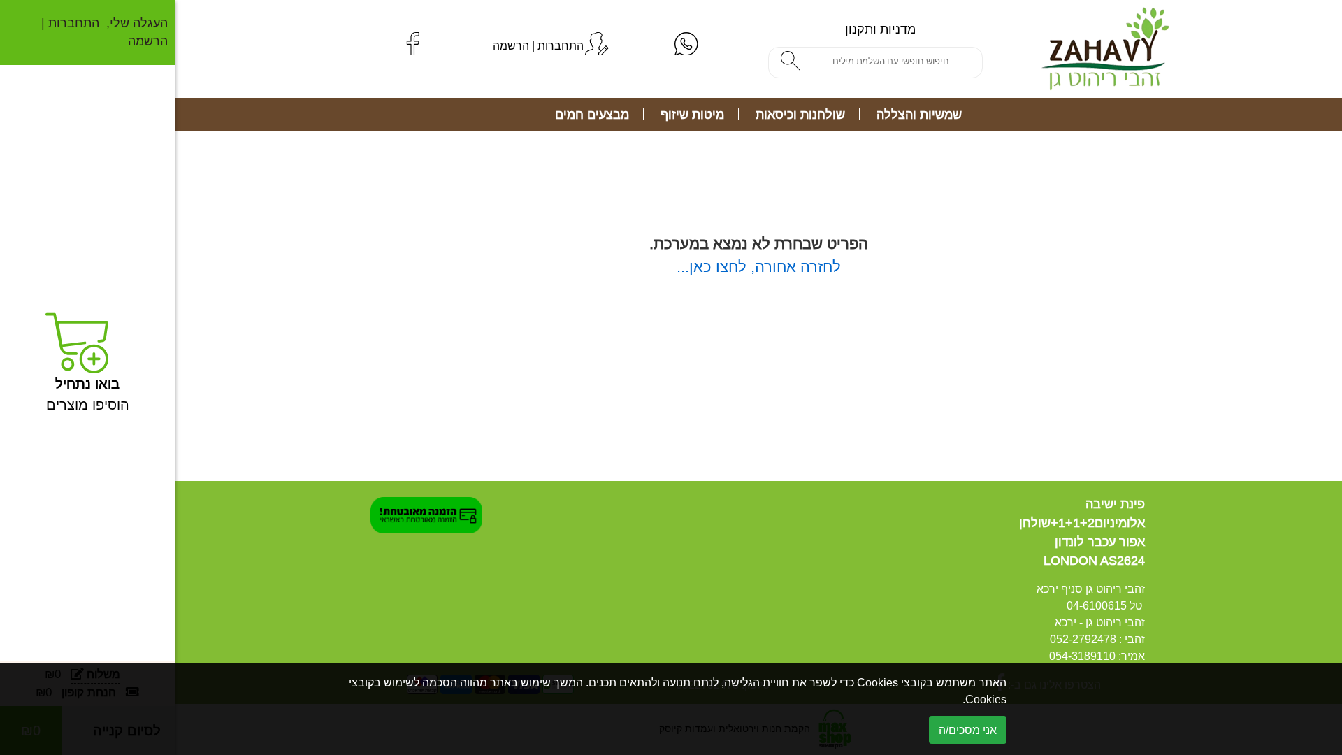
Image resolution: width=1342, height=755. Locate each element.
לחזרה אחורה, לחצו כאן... (759, 266)
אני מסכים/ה (968, 730)
